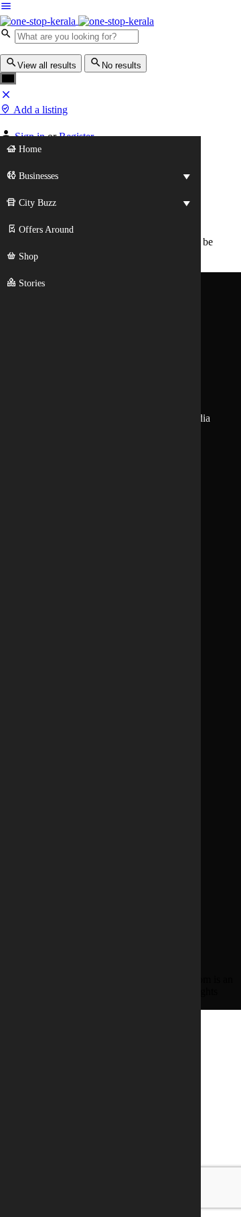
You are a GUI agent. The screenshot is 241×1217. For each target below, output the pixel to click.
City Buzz (36, 203)
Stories (30, 283)
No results (121, 65)
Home (29, 149)
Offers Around (45, 230)
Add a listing (39, 109)
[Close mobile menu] (6, 97)
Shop (27, 256)
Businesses (37, 176)
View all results (46, 65)
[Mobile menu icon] (120, 7)
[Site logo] (39, 20)
